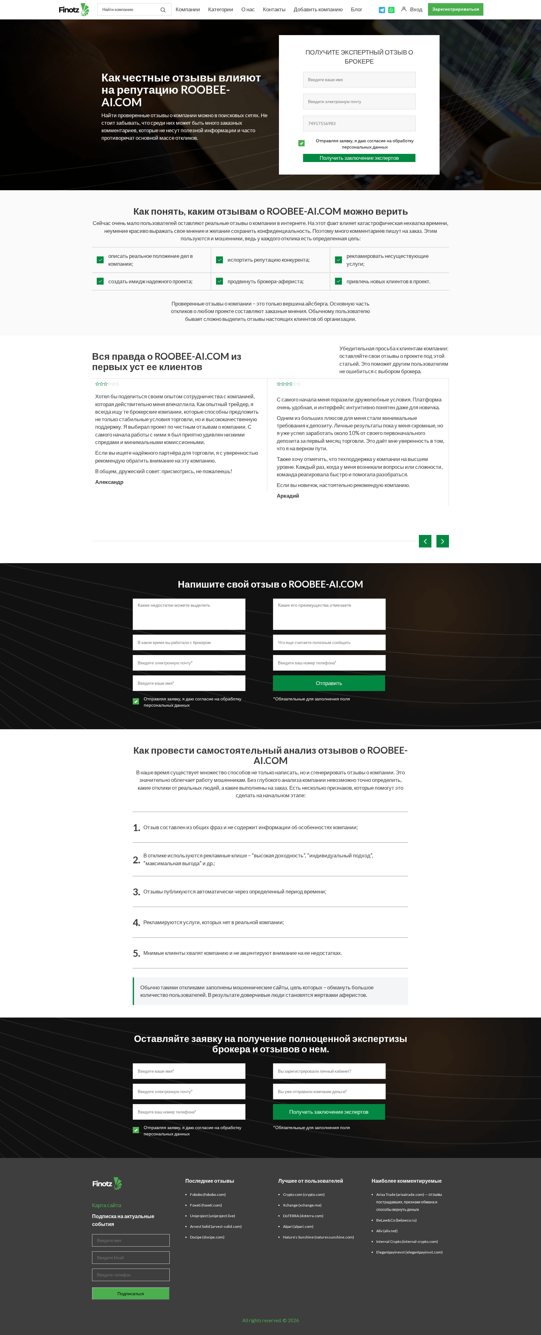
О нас (248, 9)
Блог (356, 9)
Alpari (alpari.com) (298, 1226)
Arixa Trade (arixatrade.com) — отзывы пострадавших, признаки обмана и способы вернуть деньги (409, 1202)
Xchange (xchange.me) (302, 1205)
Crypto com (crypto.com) (304, 1194)
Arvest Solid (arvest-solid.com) (216, 1226)
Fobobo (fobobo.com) (208, 1194)
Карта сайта (106, 1205)
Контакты (274, 9)
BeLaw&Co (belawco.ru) (396, 1220)
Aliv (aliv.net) (387, 1230)
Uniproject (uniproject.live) (212, 1215)
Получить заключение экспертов (359, 157)
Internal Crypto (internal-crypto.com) (407, 1241)
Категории (220, 9)
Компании (188, 9)
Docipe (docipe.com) (207, 1237)
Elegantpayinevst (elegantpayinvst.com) (409, 1252)
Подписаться (130, 1293)
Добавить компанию (318, 9)
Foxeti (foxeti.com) (206, 1205)
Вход (416, 9)
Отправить (329, 683)
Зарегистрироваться (455, 9)
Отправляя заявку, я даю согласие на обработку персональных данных (365, 143)
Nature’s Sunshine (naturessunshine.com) (318, 1237)
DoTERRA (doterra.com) (303, 1215)
